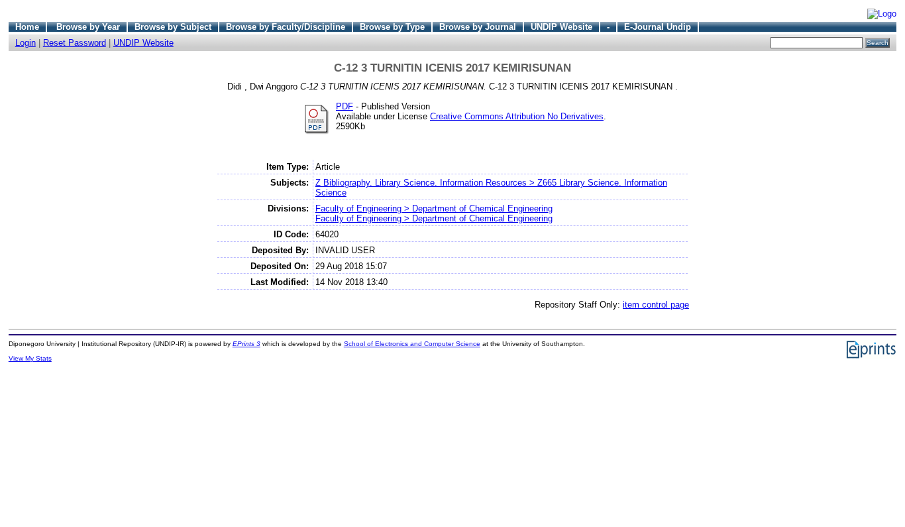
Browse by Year (88, 27)
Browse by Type (392, 27)
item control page (656, 305)
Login (25, 43)
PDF (344, 106)
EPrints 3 (246, 343)
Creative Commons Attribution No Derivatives (517, 116)
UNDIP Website (561, 27)
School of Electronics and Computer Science (412, 343)
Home (27, 27)
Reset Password (74, 43)
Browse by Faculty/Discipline (285, 27)
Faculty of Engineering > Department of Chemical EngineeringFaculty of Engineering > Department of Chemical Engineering (434, 213)
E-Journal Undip (657, 27)
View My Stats (30, 358)
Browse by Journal (477, 27)
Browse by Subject (172, 27)
